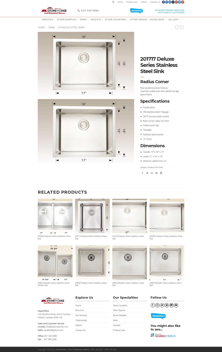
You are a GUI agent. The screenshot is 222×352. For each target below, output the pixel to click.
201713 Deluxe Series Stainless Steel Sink (91, 237)
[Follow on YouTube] (182, 2)
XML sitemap (96, 349)
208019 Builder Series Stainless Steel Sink (165, 284)
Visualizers (157, 19)
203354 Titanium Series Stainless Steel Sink (54, 237)
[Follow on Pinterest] (176, 2)
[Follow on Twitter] (169, 2)
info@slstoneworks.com (57, 326)
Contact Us (155, 2)
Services (47, 19)
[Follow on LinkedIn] (179, 2)
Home (120, 2)
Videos (144, 2)
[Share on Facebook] (143, 173)
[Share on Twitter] (147, 173)
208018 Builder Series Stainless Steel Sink (128, 284)
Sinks (83, 19)
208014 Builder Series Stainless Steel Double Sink (53, 284)
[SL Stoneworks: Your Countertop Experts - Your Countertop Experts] (56, 10)
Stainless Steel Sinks (71, 27)
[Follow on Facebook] (163, 2)
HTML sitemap (110, 349)
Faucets (96, 19)
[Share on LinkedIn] (161, 173)
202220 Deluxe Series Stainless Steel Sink (128, 237)
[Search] (113, 2)
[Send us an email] (173, 2)
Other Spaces (138, 19)
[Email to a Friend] (152, 173)
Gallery (173, 19)
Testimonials (81, 320)
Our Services (81, 315)
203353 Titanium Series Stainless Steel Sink (166, 237)
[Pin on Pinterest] (156, 173)
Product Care (132, 2)
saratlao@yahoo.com (53, 330)
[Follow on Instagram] (166, 2)
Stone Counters (115, 19)
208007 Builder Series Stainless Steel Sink (91, 284)
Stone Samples (66, 19)
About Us (79, 310)
